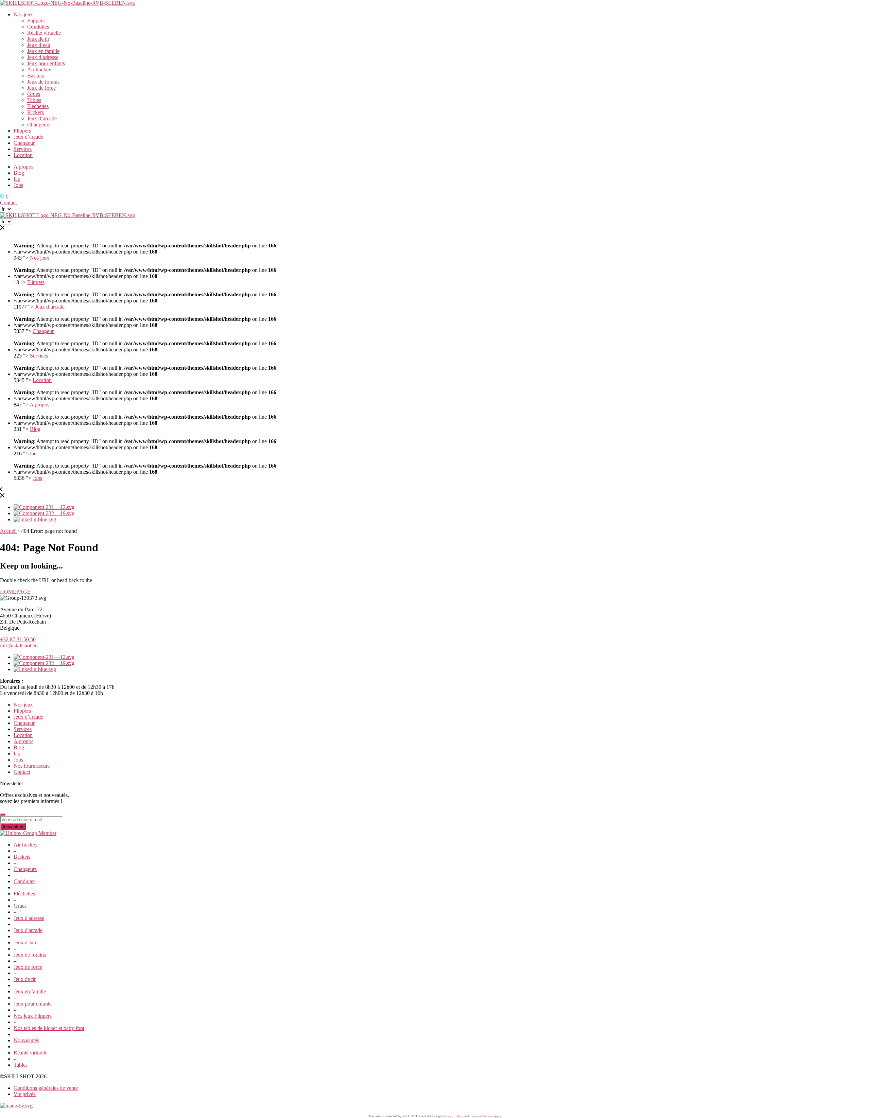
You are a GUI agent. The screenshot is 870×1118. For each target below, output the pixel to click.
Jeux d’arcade (42, 118)
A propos (23, 167)
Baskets (35, 75)
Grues (33, 94)
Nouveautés (26, 1040)
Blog (19, 173)
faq (17, 179)
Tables (34, 100)
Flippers (36, 20)
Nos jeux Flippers (33, 1016)
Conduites (38, 27)
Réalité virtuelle (44, 33)
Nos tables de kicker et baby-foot (49, 1028)
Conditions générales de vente (46, 1088)
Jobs (18, 185)
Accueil (8, 531)
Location (23, 155)
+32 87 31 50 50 (18, 639)
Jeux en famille (43, 51)
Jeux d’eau (38, 45)
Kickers (35, 112)
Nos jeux (23, 14)
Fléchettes (38, 106)
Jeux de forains (43, 82)
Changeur (24, 143)
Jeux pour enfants (46, 63)
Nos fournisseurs (32, 766)
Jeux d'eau (25, 942)
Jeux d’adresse (42, 57)
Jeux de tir (38, 39)
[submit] (2, 815)
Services (23, 149)
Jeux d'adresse (29, 918)
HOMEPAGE (15, 592)
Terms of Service (481, 1116)
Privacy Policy (453, 1116)
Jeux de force (41, 88)
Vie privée (25, 1094)
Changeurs (38, 124)
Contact (8, 203)
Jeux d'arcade (28, 930)
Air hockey (39, 69)
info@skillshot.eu (19, 645)
